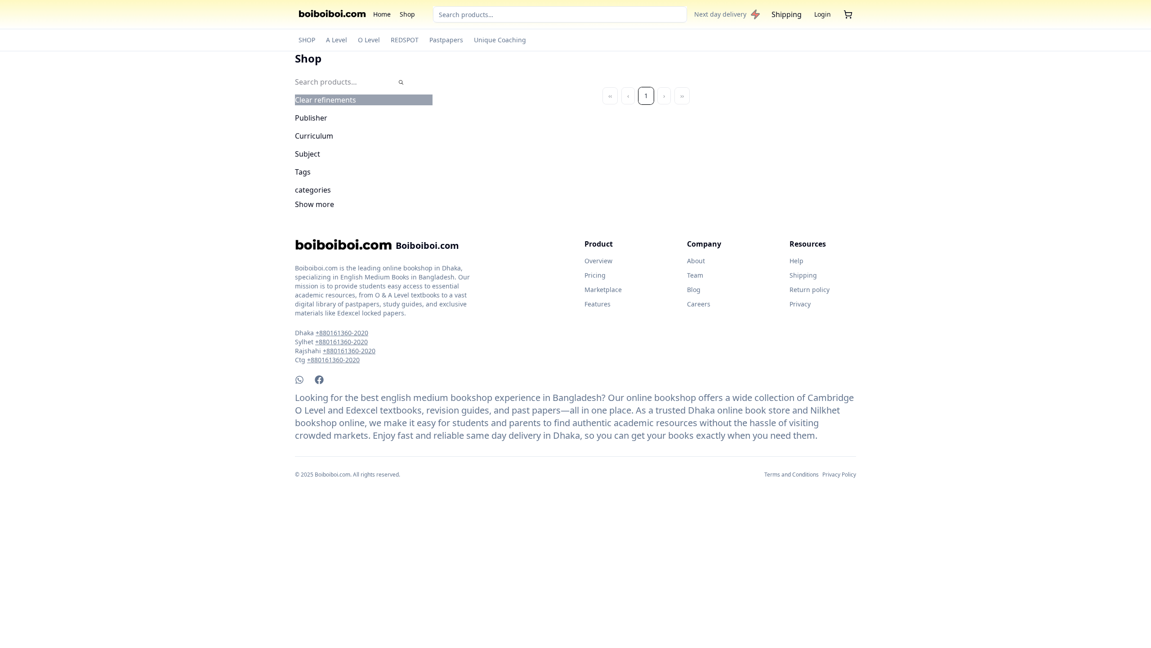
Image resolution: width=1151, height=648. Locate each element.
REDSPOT (405, 40)
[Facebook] (319, 379)
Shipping (787, 14)
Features (597, 304)
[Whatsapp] (299, 379)
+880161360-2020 (342, 332)
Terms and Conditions (791, 474)
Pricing (595, 275)
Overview (598, 260)
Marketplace (603, 289)
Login (822, 14)
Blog (693, 289)
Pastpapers (446, 40)
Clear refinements (325, 100)
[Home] (332, 14)
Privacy (800, 304)
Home (382, 14)
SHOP (307, 40)
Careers (698, 304)
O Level (369, 40)
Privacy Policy (839, 474)
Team (695, 275)
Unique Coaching (500, 40)
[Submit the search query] (401, 82)
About (696, 260)
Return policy (810, 289)
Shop (407, 14)
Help (796, 260)
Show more (314, 204)
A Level (336, 40)
